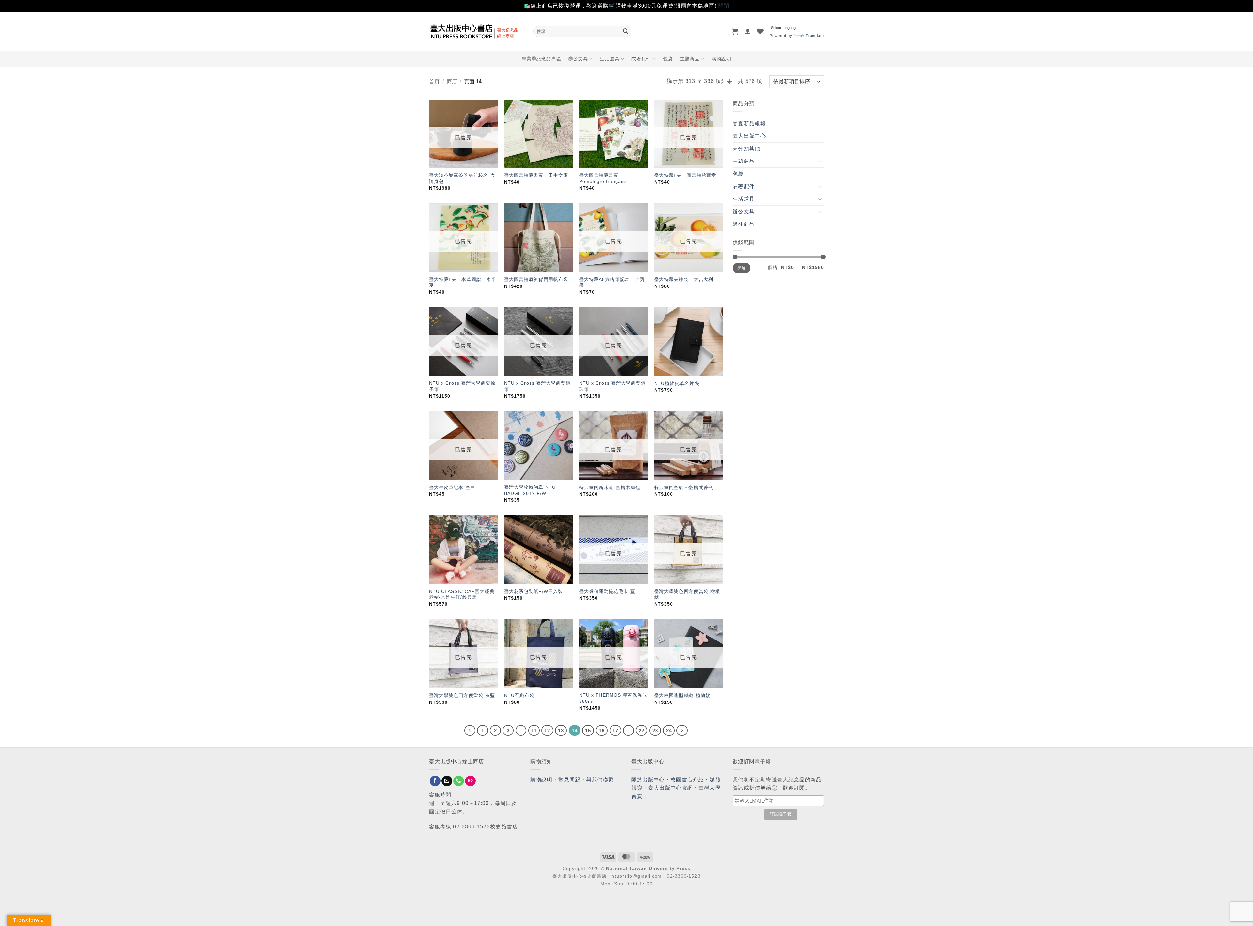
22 (641, 730)
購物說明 (721, 58)
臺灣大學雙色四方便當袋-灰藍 (462, 695)
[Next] (682, 730)
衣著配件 (641, 58)
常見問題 (569, 779)
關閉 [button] (723, 5)
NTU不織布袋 (519, 695)
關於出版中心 (648, 779)
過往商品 (744, 224)
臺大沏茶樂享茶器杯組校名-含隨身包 (462, 178)
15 (588, 730)
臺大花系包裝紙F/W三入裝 (533, 591)
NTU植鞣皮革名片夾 (676, 383)
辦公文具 (578, 58)
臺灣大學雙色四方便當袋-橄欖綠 (687, 594)
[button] (735, 31)
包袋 (668, 58)
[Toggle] (820, 161)
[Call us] (458, 781)
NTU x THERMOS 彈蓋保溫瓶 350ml (613, 698)
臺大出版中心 (749, 136)
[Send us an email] (446, 781)
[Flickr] (470, 781)
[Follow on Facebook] (435, 781)
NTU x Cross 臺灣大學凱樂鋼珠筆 (612, 386)
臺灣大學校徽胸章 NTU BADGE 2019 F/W (530, 490)
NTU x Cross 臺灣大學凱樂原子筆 (462, 386)
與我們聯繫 (600, 779)
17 (615, 730)
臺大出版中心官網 (670, 788)
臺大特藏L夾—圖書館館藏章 (685, 175)
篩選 (741, 268)
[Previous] (469, 730)
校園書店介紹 (687, 779)
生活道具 (609, 58)
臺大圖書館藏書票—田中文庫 (536, 175)
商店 (452, 81)
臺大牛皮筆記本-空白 (452, 487)
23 (655, 730)
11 (534, 730)
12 (547, 730)
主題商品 (690, 58)
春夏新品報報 (749, 123)
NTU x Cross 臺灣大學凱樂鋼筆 (537, 386)
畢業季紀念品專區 (541, 58)
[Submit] (625, 31)
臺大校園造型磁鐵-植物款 (682, 695)
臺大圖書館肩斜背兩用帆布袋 (536, 279)
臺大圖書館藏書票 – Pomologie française (603, 178)
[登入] (747, 31)
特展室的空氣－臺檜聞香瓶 (683, 487)
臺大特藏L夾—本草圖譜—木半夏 (462, 282)
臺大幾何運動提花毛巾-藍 (607, 591)
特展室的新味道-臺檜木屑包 (609, 487)
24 (669, 730)
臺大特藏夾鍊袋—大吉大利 (683, 279)
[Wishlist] (760, 31)
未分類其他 (747, 148)
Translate (815, 36)
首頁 (434, 81)
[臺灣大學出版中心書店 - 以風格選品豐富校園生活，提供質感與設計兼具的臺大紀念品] (476, 31)
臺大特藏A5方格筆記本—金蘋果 (611, 282)
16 (602, 730)
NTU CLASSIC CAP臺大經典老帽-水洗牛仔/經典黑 (462, 594)
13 (561, 730)
